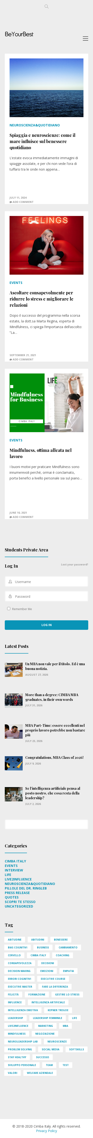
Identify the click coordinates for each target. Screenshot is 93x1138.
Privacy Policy (46, 1130)
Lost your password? (74, 564)
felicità (13, 994)
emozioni (46, 971)
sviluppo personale (22, 1065)
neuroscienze (57, 1041)
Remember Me (21, 609)
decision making (19, 971)
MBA (65, 1026)
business (43, 947)
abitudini (37, 939)
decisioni (47, 963)
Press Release (17, 892)
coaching (62, 955)
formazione (36, 994)
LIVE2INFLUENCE (18, 879)
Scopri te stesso (20, 901)
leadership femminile (47, 1018)
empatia (68, 971)
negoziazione (45, 1033)
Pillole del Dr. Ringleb (26, 888)
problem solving (20, 1049)
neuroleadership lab (23, 1041)
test (65, 1065)
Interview (14, 870)
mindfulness (17, 1033)
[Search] (84, 821)
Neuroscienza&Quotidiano (35, 125)
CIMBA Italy (15, 861)
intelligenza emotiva (23, 1010)
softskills (76, 1049)
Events (16, 282)
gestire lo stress (67, 994)
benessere (61, 939)
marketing (45, 1026)
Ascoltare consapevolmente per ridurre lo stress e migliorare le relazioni (41, 299)
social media (50, 1049)
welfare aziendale (40, 1073)
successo (42, 1057)
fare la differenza (55, 986)
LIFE (8, 874)
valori (12, 1073)
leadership (15, 1018)
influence (15, 1002)
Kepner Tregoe (58, 1010)
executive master (20, 986)
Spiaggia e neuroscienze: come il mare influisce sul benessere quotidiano (42, 141)
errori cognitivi (19, 978)
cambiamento (68, 947)
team (49, 1065)
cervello (14, 955)
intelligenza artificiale (48, 1002)
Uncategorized (19, 906)
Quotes (12, 897)
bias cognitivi (17, 947)
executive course (53, 978)
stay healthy (17, 1057)
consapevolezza (19, 963)
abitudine (14, 939)
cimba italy (38, 955)
